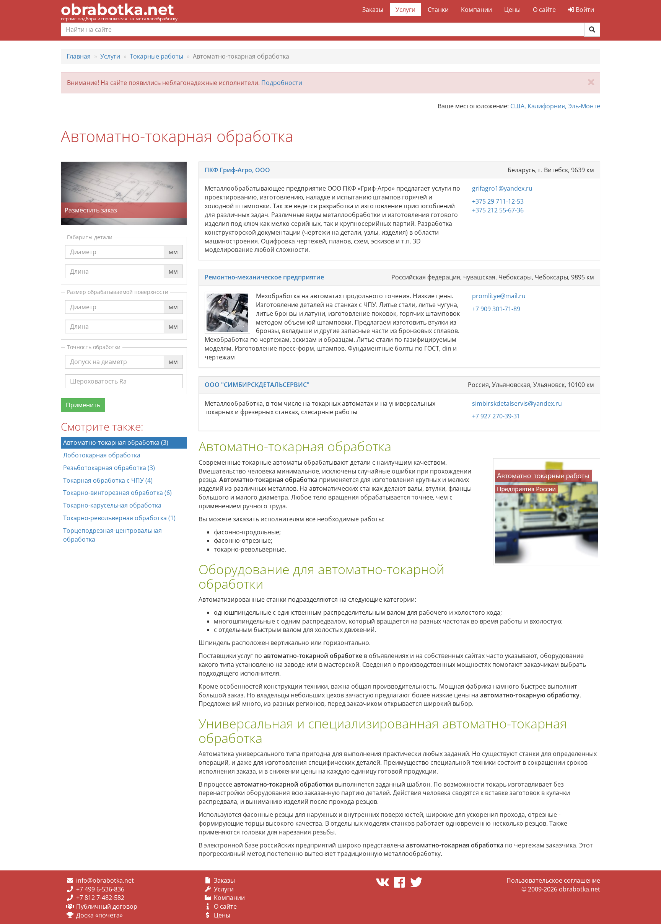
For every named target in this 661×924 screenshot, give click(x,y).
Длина (79, 264)
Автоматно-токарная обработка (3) (115, 442)
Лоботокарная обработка (101, 455)
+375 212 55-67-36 (498, 210)
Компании (476, 9)
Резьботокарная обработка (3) (109, 468)
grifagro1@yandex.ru (502, 188)
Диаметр (83, 244)
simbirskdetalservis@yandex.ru (517, 403)
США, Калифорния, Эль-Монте (555, 106)
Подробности (281, 82)
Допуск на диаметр (98, 354)
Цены (512, 9)
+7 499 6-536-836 (100, 889)
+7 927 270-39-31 (496, 416)
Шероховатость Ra (98, 374)
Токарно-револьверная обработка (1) (119, 518)
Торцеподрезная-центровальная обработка (112, 535)
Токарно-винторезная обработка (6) (117, 492)
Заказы (372, 9)
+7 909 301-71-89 (496, 309)
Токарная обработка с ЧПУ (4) (108, 480)
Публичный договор (106, 906)
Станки (438, 9)
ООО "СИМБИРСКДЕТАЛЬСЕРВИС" (257, 384)
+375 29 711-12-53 (498, 201)
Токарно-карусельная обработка (112, 505)
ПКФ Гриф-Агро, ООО (237, 170)
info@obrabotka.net (105, 880)
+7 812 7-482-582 (100, 897)
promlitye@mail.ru (499, 296)
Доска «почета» (99, 915)
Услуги (405, 9)
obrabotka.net (117, 9)
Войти (584, 9)
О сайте (544, 9)
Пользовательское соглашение (553, 880)
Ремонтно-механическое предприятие (264, 277)
